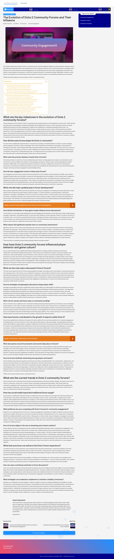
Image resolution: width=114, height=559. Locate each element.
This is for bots (7, 548)
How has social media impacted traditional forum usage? (18, 105)
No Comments (23, 23)
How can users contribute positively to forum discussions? (19, 111)
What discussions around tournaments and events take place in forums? (22, 101)
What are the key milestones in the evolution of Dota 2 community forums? (23, 83)
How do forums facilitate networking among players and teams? (20, 102)
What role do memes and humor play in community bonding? (19, 98)
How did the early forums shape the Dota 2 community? (18, 85)
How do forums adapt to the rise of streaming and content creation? (21, 108)
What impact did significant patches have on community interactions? (21, 92)
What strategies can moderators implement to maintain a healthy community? (23, 112)
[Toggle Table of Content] (45, 81)
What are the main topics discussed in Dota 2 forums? (18, 95)
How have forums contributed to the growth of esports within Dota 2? (22, 99)
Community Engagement (9, 14)
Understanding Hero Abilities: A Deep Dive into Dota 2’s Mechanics (33, 8)
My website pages (8, 546)
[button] (16, 514)
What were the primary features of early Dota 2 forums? (18, 86)
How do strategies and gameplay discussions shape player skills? (20, 96)
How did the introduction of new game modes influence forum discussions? (22, 90)
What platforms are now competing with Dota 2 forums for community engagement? (24, 107)
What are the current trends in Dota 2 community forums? (19, 104)
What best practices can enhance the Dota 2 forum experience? (20, 110)
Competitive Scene (85, 20)
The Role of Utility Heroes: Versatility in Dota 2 (68, 8)
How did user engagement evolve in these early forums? (18, 87)
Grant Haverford (19, 500)
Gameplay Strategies (86, 23)
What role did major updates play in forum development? (18, 89)
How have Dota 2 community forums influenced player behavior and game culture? (25, 93)
